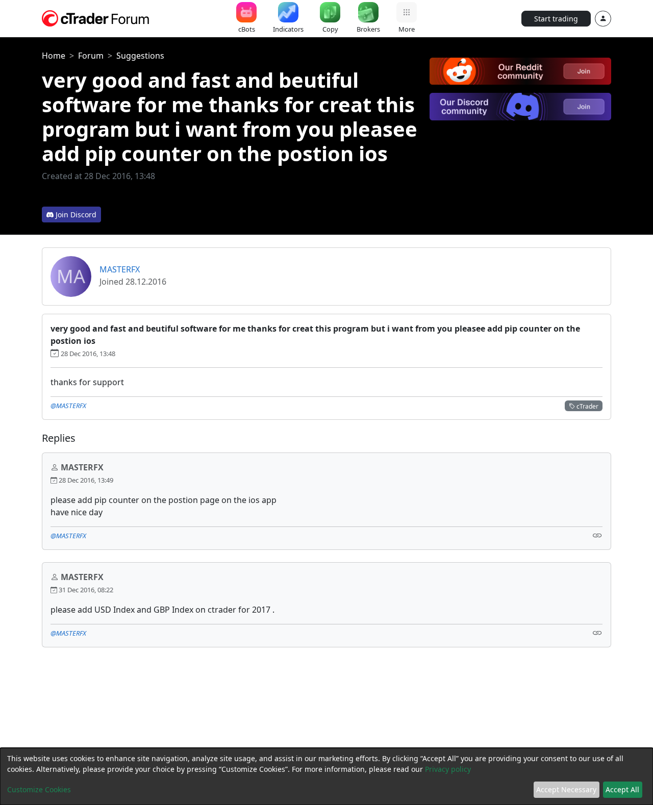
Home (53, 55)
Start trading (556, 18)
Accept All (622, 789)
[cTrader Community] (96, 17)
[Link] (597, 535)
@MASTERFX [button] (68, 405)
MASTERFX (119, 269)
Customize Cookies (39, 789)
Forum (91, 55)
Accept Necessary (566, 789)
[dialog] (326, 776)
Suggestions (140, 55)
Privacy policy (448, 769)
